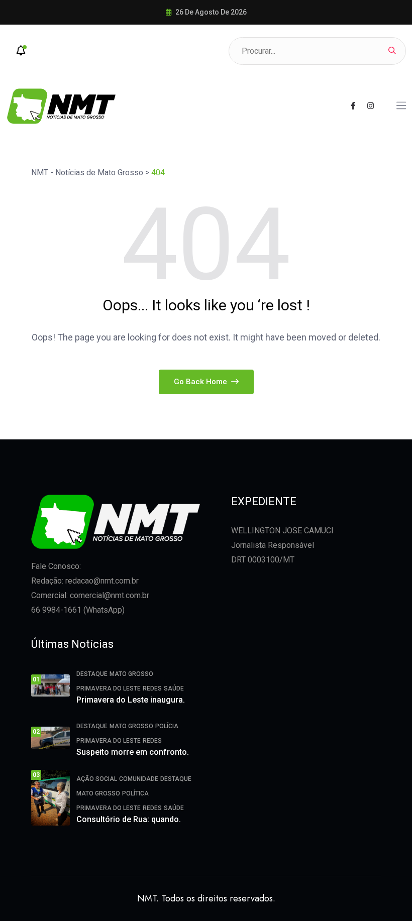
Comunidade (138, 779)
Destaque (92, 674)
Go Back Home (201, 381)
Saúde (174, 688)
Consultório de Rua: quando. (128, 819)
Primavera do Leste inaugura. (130, 700)
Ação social (96, 779)
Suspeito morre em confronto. (132, 752)
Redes (152, 688)
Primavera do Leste (108, 688)
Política (135, 793)
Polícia (166, 726)
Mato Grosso (131, 674)
